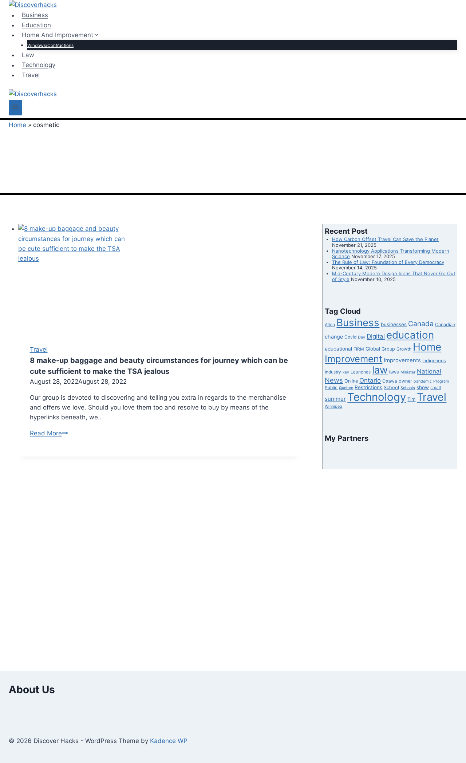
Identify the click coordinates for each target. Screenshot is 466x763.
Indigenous (434, 360)
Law (28, 55)
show (422, 387)
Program (441, 381)
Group (388, 349)
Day (361, 337)
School (391, 387)
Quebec (346, 388)
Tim (411, 399)
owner (405, 381)
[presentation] (159, 278)
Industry (333, 372)
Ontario (370, 380)
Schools (407, 388)
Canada (421, 323)
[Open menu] (15, 107)
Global (373, 349)
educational (338, 349)
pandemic (423, 381)
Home (17, 125)
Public (331, 387)
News (334, 380)
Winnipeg (333, 406)
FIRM (359, 349)
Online (351, 381)
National (429, 371)
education (410, 335)
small (435, 387)
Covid (350, 337)
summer (335, 398)
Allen (330, 324)
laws (394, 372)
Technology (38, 65)
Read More (49, 433)
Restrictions (368, 387)
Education (36, 25)
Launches (361, 372)
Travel (31, 75)
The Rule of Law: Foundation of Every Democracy (388, 262)
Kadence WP (168, 740)
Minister (407, 372)
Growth (403, 349)
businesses (394, 324)
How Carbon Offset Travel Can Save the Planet (385, 239)
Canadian (445, 324)
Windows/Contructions (50, 45)
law (380, 370)
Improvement (353, 358)
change (334, 336)
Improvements (402, 360)
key (346, 372)
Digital (376, 336)
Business (35, 15)
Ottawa (389, 381)
